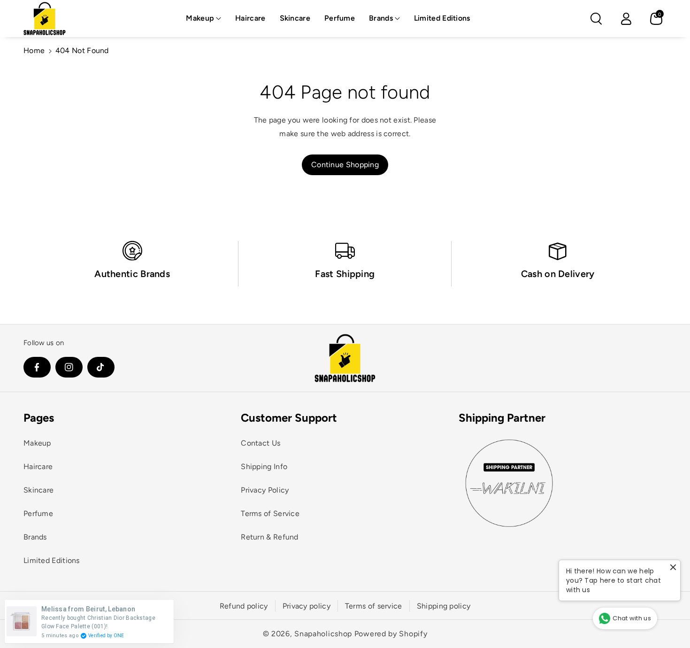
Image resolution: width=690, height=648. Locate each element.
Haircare (38, 466)
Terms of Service (270, 513)
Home (34, 50)
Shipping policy (444, 606)
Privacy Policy (265, 490)
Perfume (38, 513)
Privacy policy (306, 606)
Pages (38, 417)
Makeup (200, 18)
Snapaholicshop (323, 633)
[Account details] (626, 18)
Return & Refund (270, 536)
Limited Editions (51, 560)
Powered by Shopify (391, 633)
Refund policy (244, 606)
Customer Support (289, 417)
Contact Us (260, 443)
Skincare (38, 490)
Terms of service (373, 606)
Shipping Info (264, 466)
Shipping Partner (502, 417)
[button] (203, 18)
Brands (381, 18)
